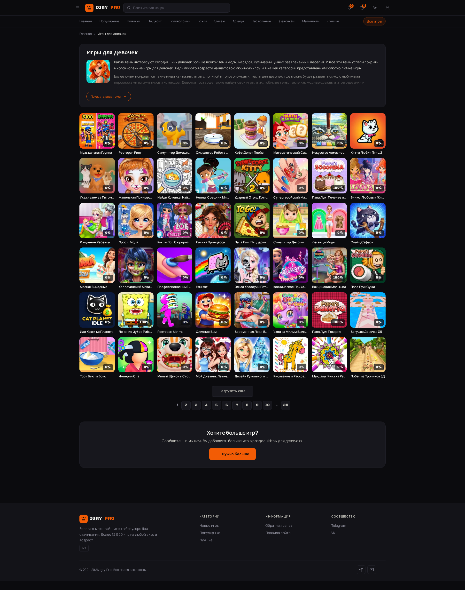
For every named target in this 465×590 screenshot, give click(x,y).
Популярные (109, 21)
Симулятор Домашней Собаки (174, 153)
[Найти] (129, 8)
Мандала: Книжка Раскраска (329, 376)
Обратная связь (278, 525)
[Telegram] (361, 569)
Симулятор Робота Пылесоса (213, 153)
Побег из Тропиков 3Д (368, 376)
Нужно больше (235, 454)
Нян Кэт (202, 287)
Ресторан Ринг (130, 153)
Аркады (238, 21)
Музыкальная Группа (96, 153)
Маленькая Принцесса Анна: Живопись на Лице (136, 197)
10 (267, 405)
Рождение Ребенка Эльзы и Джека (97, 242)
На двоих (155, 21)
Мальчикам (310, 21)
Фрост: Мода (128, 242)
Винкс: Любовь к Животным (368, 197)
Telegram (338, 525)
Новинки (133, 21)
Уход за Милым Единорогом (290, 332)
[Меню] (77, 8)
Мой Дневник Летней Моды (213, 376)
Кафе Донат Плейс (249, 153)
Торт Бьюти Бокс (93, 376)
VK (333, 532)
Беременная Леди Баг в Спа (252, 332)
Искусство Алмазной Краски (329, 153)
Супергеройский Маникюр (290, 197)
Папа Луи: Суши (363, 287)
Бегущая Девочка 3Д (366, 332)
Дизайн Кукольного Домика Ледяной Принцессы (252, 376)
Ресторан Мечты (170, 332)
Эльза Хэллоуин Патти (252, 287)
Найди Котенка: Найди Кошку (174, 197)
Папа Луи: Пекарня (326, 332)
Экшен (219, 21)
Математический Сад (290, 153)
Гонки (202, 21)
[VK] (371, 569)
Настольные (261, 21)
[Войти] (387, 8)
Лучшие (333, 21)
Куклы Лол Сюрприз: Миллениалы (174, 242)
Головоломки (180, 21)
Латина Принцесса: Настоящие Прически (213, 242)
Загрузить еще (232, 391)
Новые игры (209, 525)
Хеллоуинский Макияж (136, 287)
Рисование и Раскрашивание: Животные (290, 376)
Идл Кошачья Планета (96, 332)
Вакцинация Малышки (329, 287)
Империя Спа (129, 376)
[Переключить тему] (375, 8)
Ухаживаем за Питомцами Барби (97, 197)
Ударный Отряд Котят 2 (252, 197)
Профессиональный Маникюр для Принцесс (174, 287)
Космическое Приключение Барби (290, 287)
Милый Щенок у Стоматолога (174, 376)
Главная (85, 21)
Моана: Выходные (93, 287)
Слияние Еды (206, 332)
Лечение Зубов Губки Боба (136, 332)
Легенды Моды (323, 242)
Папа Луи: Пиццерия (250, 242)
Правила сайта (278, 532)
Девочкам (286, 21)
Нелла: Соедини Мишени (213, 197)
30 (285, 405)
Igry (108, 7)
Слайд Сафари (362, 242)
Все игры (374, 21)
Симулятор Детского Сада (290, 242)
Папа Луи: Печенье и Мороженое (329, 197)
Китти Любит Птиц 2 (366, 153)
